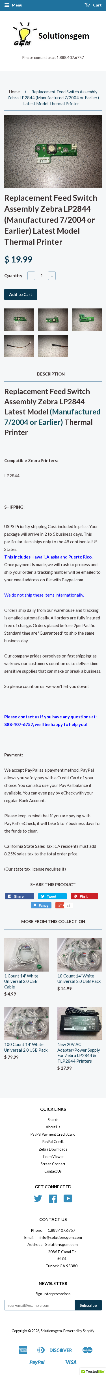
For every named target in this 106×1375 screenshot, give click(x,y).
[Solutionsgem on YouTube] (68, 1200)
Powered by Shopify (78, 1330)
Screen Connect (53, 1164)
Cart (97, 5)
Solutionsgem (51, 1330)
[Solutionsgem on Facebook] (53, 1200)
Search (53, 1119)
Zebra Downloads (53, 1149)
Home (14, 91)
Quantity (13, 275)
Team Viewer (53, 1156)
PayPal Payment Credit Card (53, 1134)
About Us (53, 1127)
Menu (16, 5)
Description (51, 373)
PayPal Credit (53, 1141)
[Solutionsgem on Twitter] (38, 1200)
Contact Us (53, 1171)
